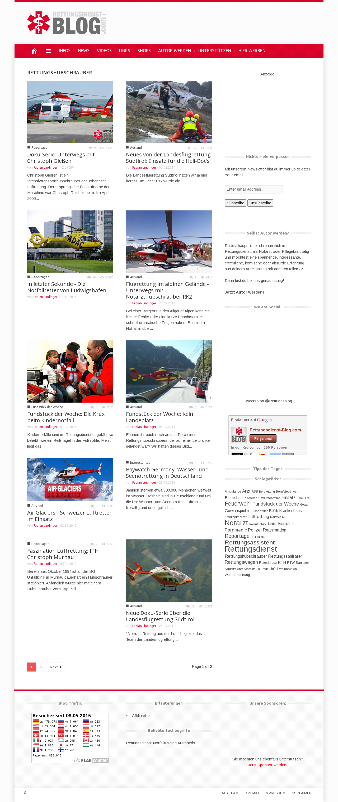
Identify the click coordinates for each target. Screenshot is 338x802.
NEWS (84, 50)
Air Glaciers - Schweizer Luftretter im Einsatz (69, 515)
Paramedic (236, 530)
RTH (282, 562)
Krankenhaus (290, 510)
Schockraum (252, 568)
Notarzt (236, 523)
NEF (285, 517)
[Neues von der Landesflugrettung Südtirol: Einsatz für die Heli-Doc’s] (169, 111)
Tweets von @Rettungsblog (268, 401)
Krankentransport (236, 517)
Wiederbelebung (237, 575)
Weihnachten (288, 568)
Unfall (274, 569)
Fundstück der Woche (47, 407)
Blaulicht (232, 497)
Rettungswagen (241, 562)
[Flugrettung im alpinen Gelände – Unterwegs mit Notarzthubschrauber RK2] (169, 241)
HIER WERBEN (251, 50)
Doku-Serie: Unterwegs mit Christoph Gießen (61, 157)
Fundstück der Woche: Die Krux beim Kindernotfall (66, 417)
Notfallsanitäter (281, 524)
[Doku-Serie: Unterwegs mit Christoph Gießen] (70, 111)
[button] (320, 7)
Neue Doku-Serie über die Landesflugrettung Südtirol (160, 616)
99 (94, 277)
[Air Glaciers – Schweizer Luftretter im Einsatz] (70, 479)
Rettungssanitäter (285, 556)
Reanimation (274, 530)
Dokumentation (270, 497)
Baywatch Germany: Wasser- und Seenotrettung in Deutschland (167, 472)
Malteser (275, 517)
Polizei (255, 530)
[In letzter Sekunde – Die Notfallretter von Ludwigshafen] (70, 241)
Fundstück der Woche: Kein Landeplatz (159, 417)
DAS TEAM (229, 793)
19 (192, 606)
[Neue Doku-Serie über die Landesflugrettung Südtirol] (169, 570)
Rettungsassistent (250, 542)
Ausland (136, 147)
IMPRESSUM (275, 793)
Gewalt (304, 504)
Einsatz (288, 497)
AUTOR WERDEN (174, 50)
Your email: (234, 175)
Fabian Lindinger (46, 167)
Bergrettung (267, 491)
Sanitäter (302, 563)
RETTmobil (258, 536)
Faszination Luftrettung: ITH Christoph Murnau (63, 554)
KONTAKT (252, 793)
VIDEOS (104, 50)
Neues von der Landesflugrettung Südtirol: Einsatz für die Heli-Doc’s (168, 157)
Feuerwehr (238, 503)
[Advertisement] (268, 110)
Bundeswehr (250, 497)
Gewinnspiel (235, 510)
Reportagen (40, 147)
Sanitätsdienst (234, 568)
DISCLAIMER (301, 793)
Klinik (273, 510)
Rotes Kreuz (268, 563)
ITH (249, 510)
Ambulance (233, 491)
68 (194, 148)
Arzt (246, 491)
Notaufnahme (258, 524)
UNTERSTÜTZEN (214, 50)
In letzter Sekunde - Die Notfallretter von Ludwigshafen (66, 287)
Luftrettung (258, 516)
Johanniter (260, 510)
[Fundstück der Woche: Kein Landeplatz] (169, 371)
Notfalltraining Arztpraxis (174, 743)
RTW (291, 563)
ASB (255, 491)
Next (54, 667)
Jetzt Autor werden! (244, 292)
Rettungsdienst (251, 548)
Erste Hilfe (303, 497)
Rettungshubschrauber (246, 556)
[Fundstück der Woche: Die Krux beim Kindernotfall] (70, 371)
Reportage (237, 536)
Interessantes (140, 462)
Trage (265, 568)
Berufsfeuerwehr (287, 491)
